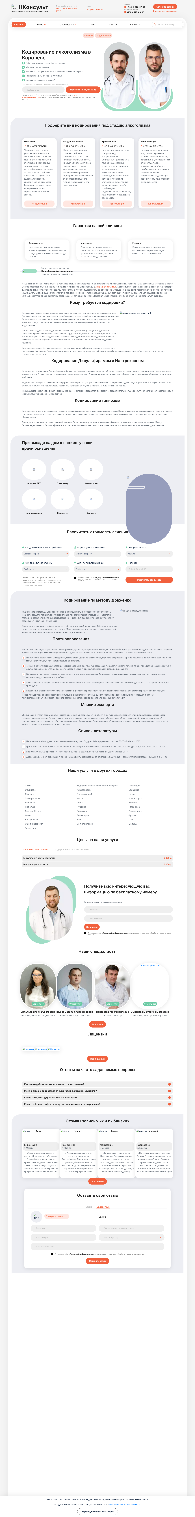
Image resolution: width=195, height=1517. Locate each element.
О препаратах (67, 24)
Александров (84, 790)
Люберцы (30, 802)
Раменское (134, 807)
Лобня (80, 802)
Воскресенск (31, 819)
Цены (93, 24)
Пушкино (81, 807)
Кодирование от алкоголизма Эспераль (97, 785)
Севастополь (135, 811)
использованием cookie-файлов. (125, 1504)
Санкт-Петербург (34, 823)
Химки (28, 815)
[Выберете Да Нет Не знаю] (97, 569)
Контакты (135, 24)
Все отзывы (98, 1181)
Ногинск (133, 802)
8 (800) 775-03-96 (135, 12)
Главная (88, 35)
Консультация (39, 203)
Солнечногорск (85, 823)
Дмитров (29, 794)
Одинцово (30, 790)
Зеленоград (83, 815)
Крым (131, 819)
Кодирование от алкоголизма (72, 849)
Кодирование (104, 35)
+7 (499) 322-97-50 (136, 7)
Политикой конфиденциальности (106, 577)
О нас (40, 24)
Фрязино (133, 815)
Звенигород (31, 828)
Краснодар (134, 785)
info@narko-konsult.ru (95, 10)
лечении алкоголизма (106, 287)
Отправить (92, 927)
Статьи (113, 24)
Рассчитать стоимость (165, 11)
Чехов (80, 798)
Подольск (30, 807)
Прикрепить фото (55, 1216)
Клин (79, 819)
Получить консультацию (83, 89)
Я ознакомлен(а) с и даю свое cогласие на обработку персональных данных (99, 578)
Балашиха (134, 790)
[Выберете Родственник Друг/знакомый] (46, 569)
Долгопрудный (84, 794)
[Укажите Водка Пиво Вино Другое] (149, 554)
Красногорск (135, 798)
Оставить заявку (165, 6)
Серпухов (82, 811)
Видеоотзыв (103, 1206)
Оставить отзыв (97, 1261)
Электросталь (32, 798)
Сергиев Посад (33, 811)
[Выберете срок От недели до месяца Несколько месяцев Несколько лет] (46, 554)
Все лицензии (97, 1058)
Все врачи (97, 1024)
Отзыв (88, 1206)
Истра (132, 794)
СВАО (28, 785)
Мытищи (133, 823)
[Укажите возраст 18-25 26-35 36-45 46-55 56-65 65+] (97, 554)
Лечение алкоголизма (35, 849)
